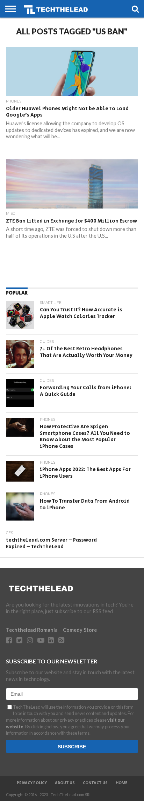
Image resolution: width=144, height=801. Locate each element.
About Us (65, 783)
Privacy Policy (32, 783)
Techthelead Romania (32, 630)
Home (121, 783)
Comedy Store (80, 630)
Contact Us (95, 783)
